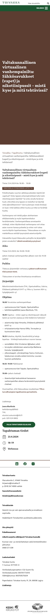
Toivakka (11, 3)
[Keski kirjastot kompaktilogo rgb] (12, 606)
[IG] (33, 464)
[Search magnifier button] (48, 3)
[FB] (25, 464)
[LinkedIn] (17, 464)
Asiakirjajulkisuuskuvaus (12, 496)
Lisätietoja (6, 585)
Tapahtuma (17, 153)
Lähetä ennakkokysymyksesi (29, 241)
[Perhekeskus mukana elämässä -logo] (37, 608)
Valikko (40, 8)
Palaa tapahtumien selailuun (19, 424)
